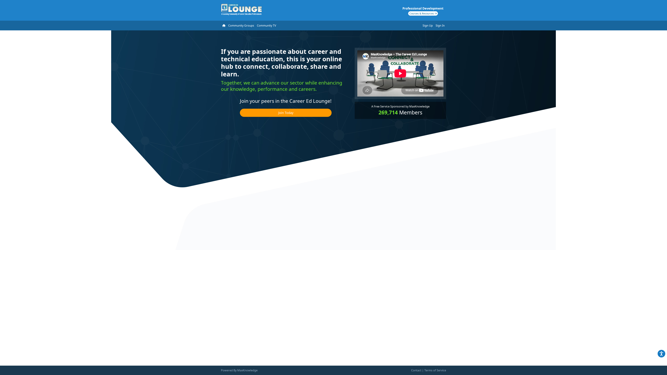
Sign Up (428, 25)
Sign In (440, 25)
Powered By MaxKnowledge (239, 370)
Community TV (266, 25)
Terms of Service (435, 370)
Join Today (285, 113)
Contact (416, 370)
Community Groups (241, 25)
